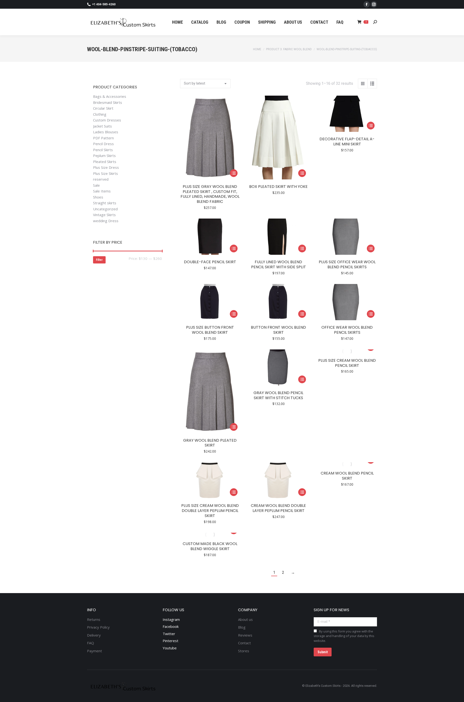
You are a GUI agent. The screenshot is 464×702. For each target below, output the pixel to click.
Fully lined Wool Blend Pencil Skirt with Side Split (278, 264)
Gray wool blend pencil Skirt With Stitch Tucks (278, 395)
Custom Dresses (107, 120)
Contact (244, 643)
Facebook (171, 626)
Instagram (171, 619)
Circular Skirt (103, 108)
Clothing (99, 114)
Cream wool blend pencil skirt (347, 475)
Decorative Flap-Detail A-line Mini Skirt (347, 141)
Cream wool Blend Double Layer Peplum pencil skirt (278, 508)
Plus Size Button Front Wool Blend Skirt (210, 330)
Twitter (169, 633)
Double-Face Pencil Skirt (210, 262)
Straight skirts (104, 203)
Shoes (98, 197)
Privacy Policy (98, 627)
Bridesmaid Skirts (107, 102)
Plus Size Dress (106, 167)
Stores (243, 651)
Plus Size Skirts (105, 173)
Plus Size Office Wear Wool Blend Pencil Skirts (347, 264)
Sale (96, 185)
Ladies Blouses (105, 132)
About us (245, 619)
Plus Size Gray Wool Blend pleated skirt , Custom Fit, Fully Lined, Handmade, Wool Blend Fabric (210, 194)
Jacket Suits (102, 126)
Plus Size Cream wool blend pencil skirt (347, 363)
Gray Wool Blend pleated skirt (210, 443)
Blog (242, 627)
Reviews (245, 635)
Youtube (170, 647)
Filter (99, 260)
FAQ (90, 643)
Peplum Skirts (104, 155)
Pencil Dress (103, 144)
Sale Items (102, 191)
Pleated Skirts (104, 161)
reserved (101, 179)
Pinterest (170, 640)
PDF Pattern (103, 138)
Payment (94, 651)
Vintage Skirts (104, 215)
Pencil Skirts (103, 150)
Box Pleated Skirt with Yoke (278, 186)
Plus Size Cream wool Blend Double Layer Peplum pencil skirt (210, 510)
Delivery (94, 635)
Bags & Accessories (109, 96)
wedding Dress (105, 221)
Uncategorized (105, 209)
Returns (93, 619)
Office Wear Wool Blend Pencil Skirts (347, 330)
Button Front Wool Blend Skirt (278, 330)
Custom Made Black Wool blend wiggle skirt (210, 546)
